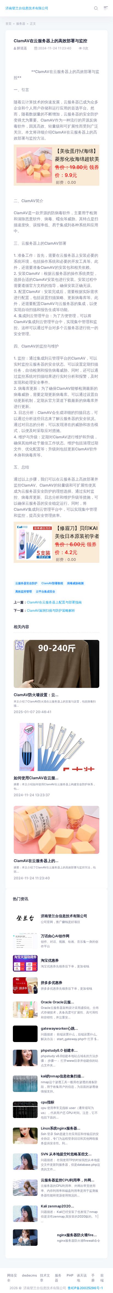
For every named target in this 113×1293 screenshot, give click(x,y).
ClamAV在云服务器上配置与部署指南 (54, 602)
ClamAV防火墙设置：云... (36, 695)
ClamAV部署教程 (52, 583)
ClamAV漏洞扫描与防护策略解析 (51, 610)
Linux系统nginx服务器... (60, 1128)
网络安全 (12, 1277)
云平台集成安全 (45, 591)
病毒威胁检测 (75, 583)
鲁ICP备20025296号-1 (85, 1288)
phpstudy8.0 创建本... (59, 1050)
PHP (70, 1275)
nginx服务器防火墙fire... (77, 1235)
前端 (102, 1277)
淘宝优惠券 (65, 963)
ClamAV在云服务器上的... (36, 861)
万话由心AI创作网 (69, 941)
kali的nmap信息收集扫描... (62, 1076)
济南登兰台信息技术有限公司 (26, 8)
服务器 (20, 24)
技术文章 (45, 1277)
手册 (93, 1277)
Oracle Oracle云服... (57, 1002)
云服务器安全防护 (26, 583)
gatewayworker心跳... (59, 1028)
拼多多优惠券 (66, 985)
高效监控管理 (23, 591)
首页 (8, 24)
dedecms (29, 1275)
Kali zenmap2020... (57, 1206)
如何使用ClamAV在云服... (36, 778)
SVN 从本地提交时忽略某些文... (66, 1154)
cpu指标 (47, 1102)
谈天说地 (82, 1277)
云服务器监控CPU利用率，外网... (67, 1180)
